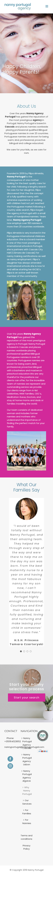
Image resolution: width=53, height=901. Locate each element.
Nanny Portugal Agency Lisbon (26, 759)
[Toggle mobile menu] (47, 6)
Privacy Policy (26, 847)
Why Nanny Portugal (26, 791)
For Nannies (26, 821)
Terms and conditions (26, 837)
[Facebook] (10, 759)
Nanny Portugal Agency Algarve (26, 776)
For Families (26, 812)
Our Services (26, 802)
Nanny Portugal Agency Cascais (26, 743)
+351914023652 (12, 741)
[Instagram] (10, 766)
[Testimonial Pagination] (21, 651)
